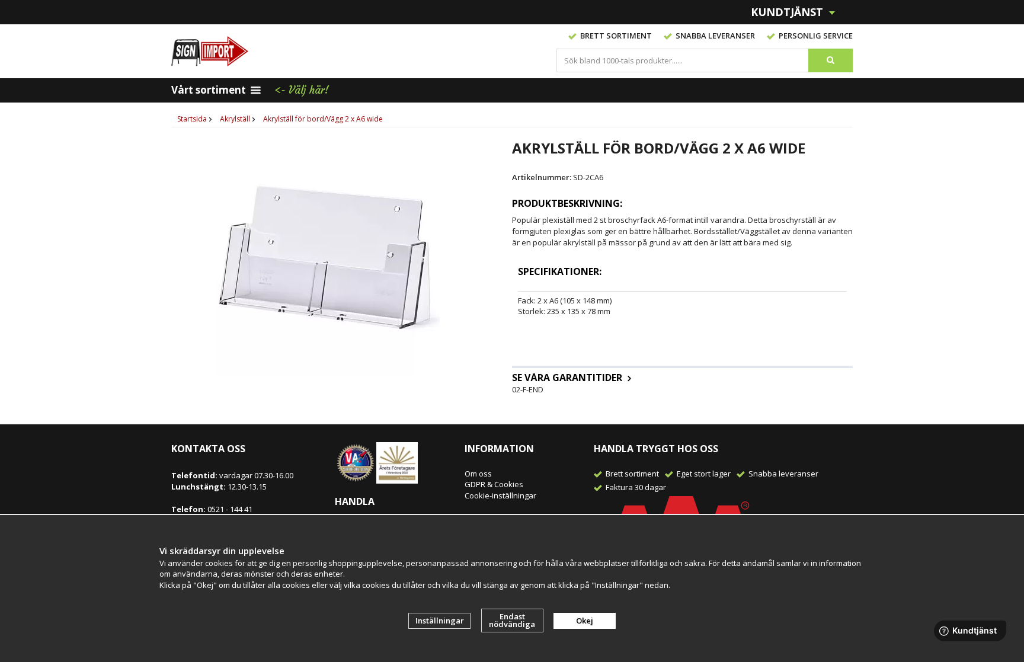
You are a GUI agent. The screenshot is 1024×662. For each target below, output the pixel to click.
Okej (584, 620)
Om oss (478, 473)
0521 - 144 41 (229, 509)
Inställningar (439, 620)
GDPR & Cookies (494, 484)
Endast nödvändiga (512, 620)
